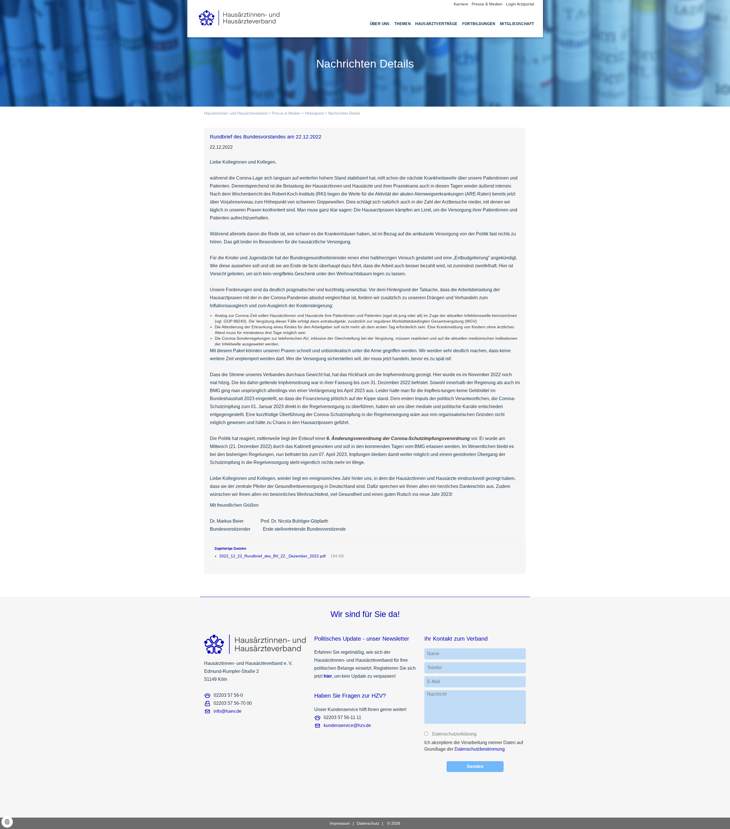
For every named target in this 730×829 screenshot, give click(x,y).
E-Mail (433, 681)
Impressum (340, 823)
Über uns (380, 24)
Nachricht (437, 694)
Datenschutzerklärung (453, 734)
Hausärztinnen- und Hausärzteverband (235, 113)
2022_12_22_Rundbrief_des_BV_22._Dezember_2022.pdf (272, 556)
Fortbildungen (478, 24)
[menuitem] (380, 29)
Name (433, 653)
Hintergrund (314, 113)
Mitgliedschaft (517, 24)
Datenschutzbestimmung (480, 749)
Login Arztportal (520, 4)
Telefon (434, 667)
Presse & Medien (487, 4)
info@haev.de (228, 711)
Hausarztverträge (436, 24)
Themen (402, 24)
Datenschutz (368, 823)
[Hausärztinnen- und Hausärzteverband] (239, 16)
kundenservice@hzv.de (347, 725)
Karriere (461, 4)
